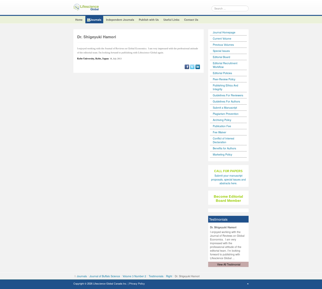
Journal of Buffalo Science (104, 276)
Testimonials (156, 276)
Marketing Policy (222, 154)
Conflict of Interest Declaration (223, 140)
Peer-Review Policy (224, 79)
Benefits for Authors (224, 148)
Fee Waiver (219, 132)
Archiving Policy (222, 120)
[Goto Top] (248, 283)
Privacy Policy (137, 283)
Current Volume (222, 38)
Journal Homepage (224, 32)
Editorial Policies (222, 73)
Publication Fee (222, 126)
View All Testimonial (228, 264)
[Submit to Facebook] (187, 66)
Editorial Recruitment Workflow (225, 65)
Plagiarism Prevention (226, 114)
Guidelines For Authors (226, 101)
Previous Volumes (223, 44)
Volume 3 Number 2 (134, 276)
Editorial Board (221, 57)
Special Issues (221, 51)
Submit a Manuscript (225, 107)
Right (169, 276)
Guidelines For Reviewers (228, 95)
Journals (82, 276)
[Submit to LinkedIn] (197, 66)
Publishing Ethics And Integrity (225, 87)
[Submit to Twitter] (192, 66)
